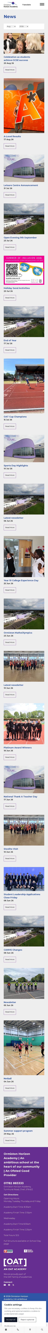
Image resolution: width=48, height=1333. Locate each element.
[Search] (42, 1329)
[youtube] (5, 1285)
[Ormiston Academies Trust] (15, 1264)
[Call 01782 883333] (18, 1329)
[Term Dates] (6, 1329)
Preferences (10, 1326)
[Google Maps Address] (30, 1329)
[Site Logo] (12, 4)
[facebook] (9, 1285)
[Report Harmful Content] (28, 1251)
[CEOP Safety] (8, 1251)
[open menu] (42, 4)
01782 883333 (14, 1183)
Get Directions (11, 1195)
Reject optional (27, 1319)
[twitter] (13, 1285)
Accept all (10, 1319)
